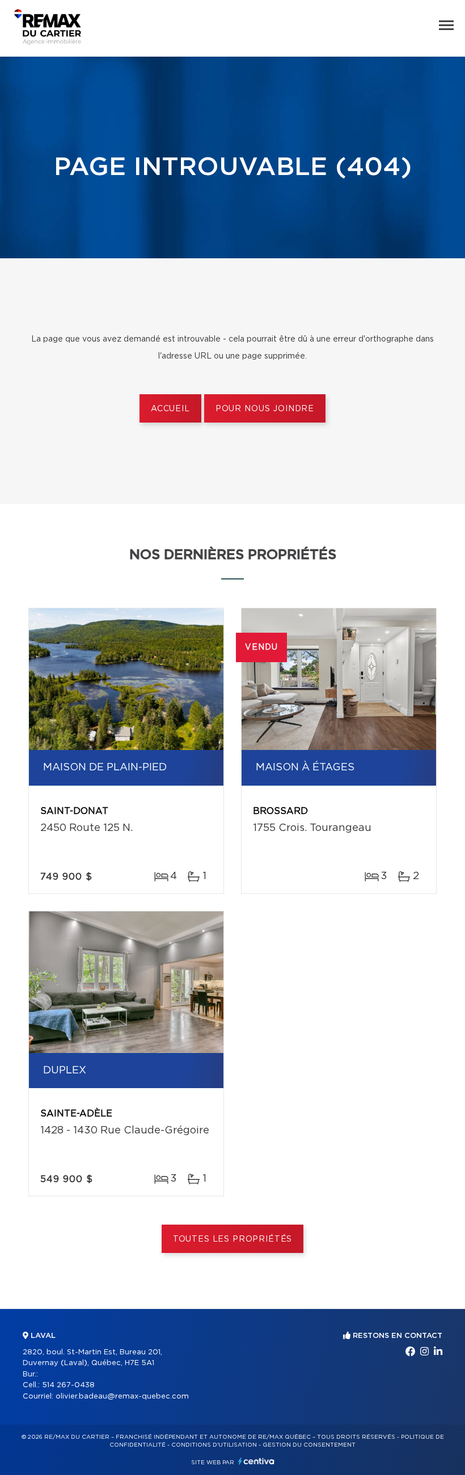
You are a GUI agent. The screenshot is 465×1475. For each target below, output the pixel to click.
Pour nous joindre (264, 409)
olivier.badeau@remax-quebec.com (122, 1396)
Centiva (256, 1461)
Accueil (170, 409)
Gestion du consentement (309, 1445)
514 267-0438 (68, 1385)
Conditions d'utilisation (214, 1445)
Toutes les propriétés (233, 1239)
